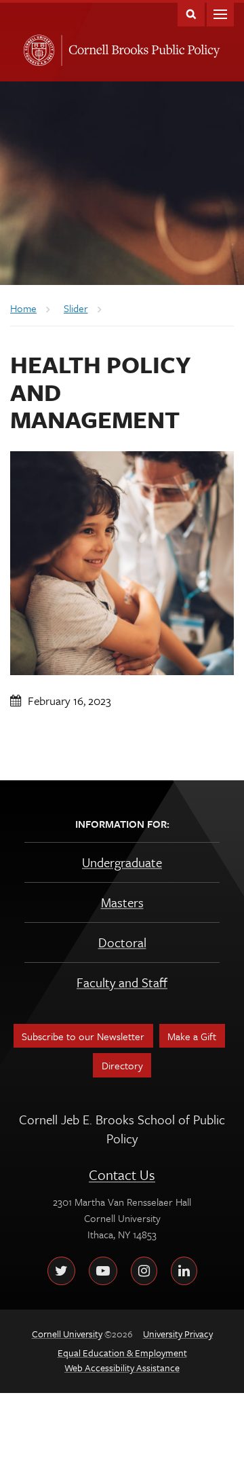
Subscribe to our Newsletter (83, 1036)
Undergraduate (122, 862)
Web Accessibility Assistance (122, 1367)
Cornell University (36, 46)
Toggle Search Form (191, 13)
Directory (122, 1065)
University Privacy (178, 1334)
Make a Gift (191, 1036)
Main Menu (220, 13)
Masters (122, 902)
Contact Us (122, 1174)
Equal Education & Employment (122, 1353)
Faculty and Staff (122, 982)
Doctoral (122, 942)
